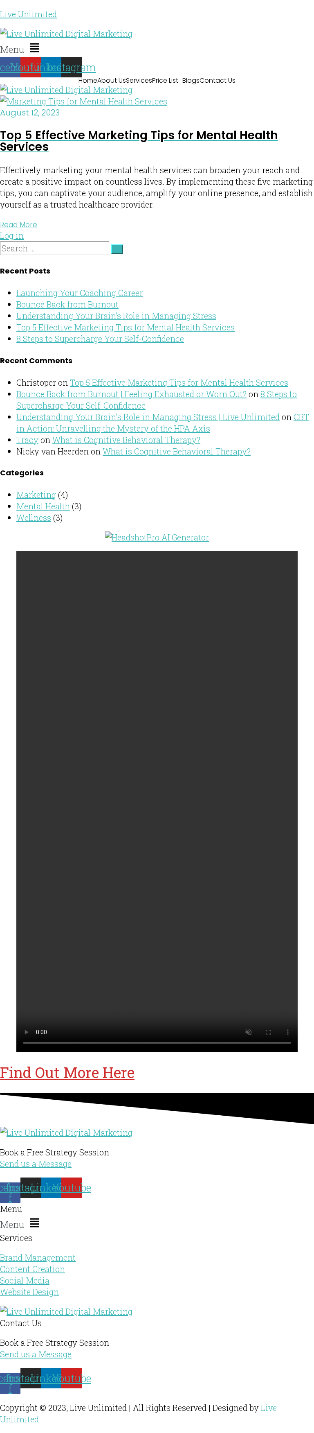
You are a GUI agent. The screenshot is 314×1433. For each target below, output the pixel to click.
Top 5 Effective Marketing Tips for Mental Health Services (125, 327)
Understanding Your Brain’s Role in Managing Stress (116, 315)
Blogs (191, 80)
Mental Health (43, 506)
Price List (165, 80)
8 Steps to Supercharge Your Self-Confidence (100, 338)
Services (139, 80)
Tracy (27, 439)
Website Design (29, 1291)
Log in (12, 235)
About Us (111, 80)
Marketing (36, 494)
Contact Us (218, 80)
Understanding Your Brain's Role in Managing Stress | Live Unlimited (148, 416)
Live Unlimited (28, 14)
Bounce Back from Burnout (67, 304)
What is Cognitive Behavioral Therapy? (126, 439)
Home (87, 80)
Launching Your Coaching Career (79, 292)
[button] (157, 48)
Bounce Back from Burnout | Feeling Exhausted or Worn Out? (131, 394)
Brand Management (38, 1257)
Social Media (24, 1280)
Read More (18, 225)
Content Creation (32, 1268)
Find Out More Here (67, 1072)
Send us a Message (36, 1163)
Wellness (33, 517)
